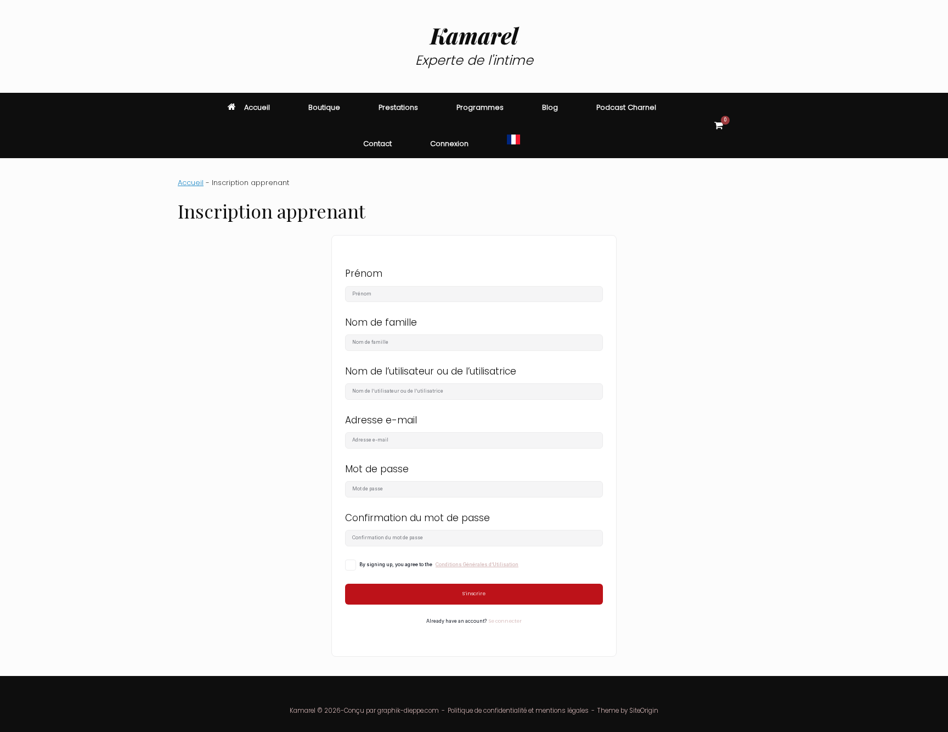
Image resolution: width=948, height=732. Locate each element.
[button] (754, 125)
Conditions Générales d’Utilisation (477, 564)
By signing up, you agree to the (438, 564)
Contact (377, 143)
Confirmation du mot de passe (417, 517)
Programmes (480, 107)
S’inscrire (474, 593)
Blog (550, 107)
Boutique (324, 107)
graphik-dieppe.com (408, 710)
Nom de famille (381, 322)
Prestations (398, 107)
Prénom (363, 273)
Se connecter (505, 621)
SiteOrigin (643, 710)
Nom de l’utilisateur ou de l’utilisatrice (430, 371)
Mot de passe (377, 469)
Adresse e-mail (381, 420)
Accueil (257, 107)
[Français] (513, 140)
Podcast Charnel (626, 107)
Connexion (449, 143)
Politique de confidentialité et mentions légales (518, 710)
